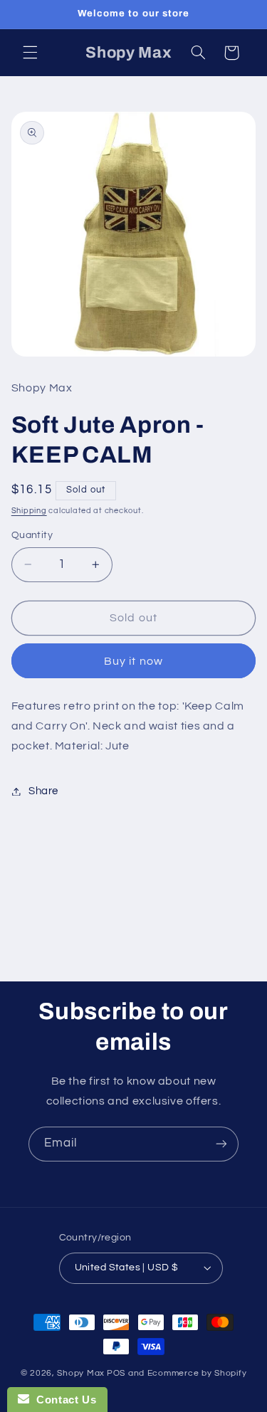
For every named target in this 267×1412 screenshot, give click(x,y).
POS (116, 1373)
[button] (30, 52)
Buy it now (133, 661)
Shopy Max (81, 1373)
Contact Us (62, 1399)
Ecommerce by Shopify (197, 1373)
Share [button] (43, 791)
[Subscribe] (221, 1144)
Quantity (32, 535)
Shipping (29, 511)
